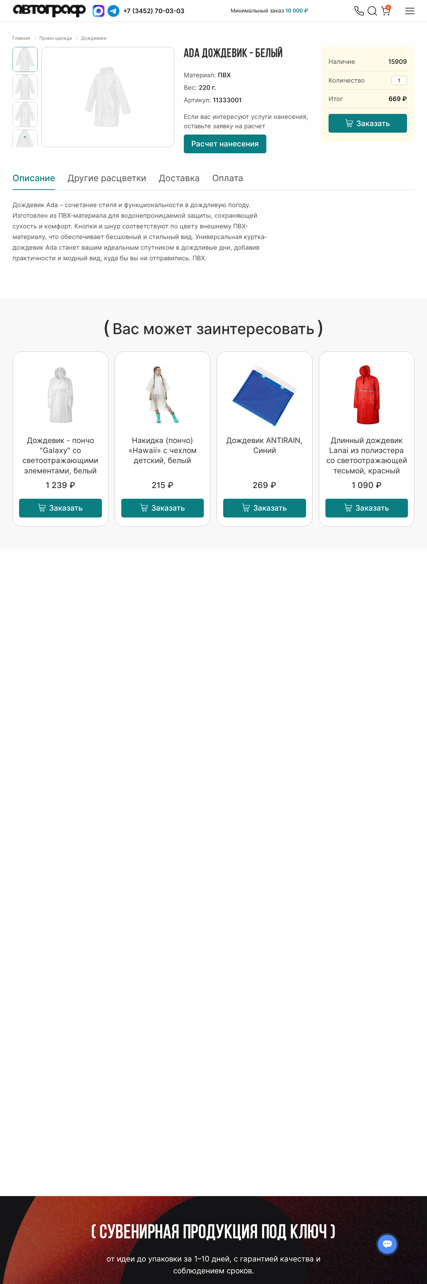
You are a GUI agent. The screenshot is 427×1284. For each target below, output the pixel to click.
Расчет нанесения (225, 143)
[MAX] (98, 11)
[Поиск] (372, 11)
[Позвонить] (359, 11)
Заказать (373, 123)
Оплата (227, 178)
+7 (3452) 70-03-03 (153, 11)
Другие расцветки (107, 178)
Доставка (179, 178)
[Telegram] (113, 11)
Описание (34, 178)
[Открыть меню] (409, 11)
